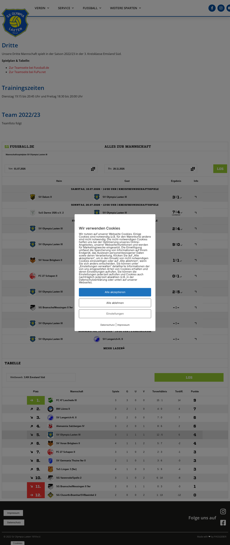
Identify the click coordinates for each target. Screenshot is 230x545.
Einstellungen (115, 313)
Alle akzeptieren (115, 292)
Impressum (123, 324)
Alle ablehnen (115, 302)
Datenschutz (107, 324)
